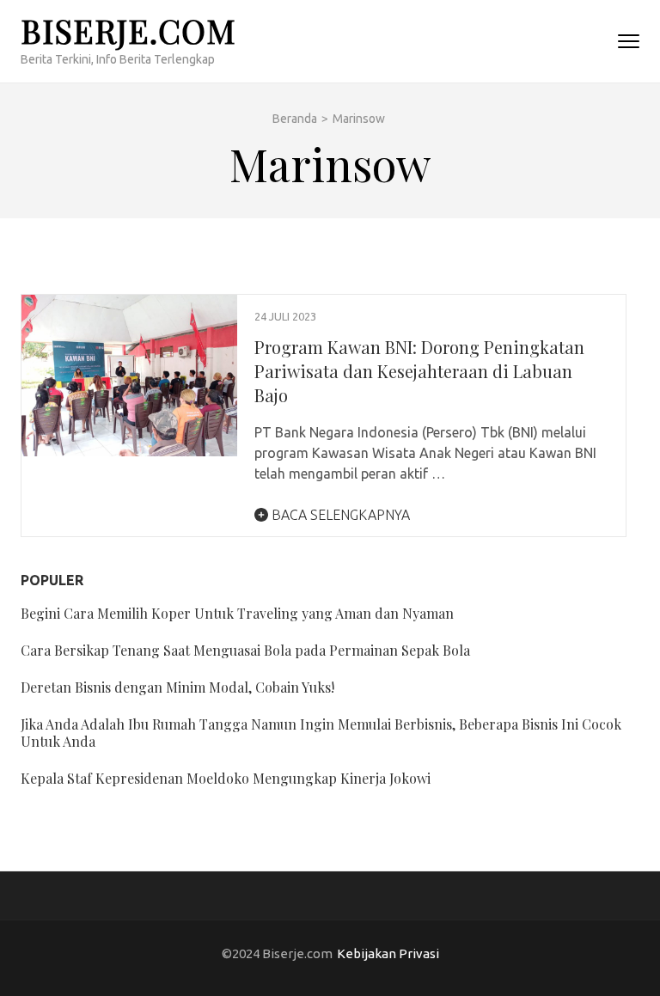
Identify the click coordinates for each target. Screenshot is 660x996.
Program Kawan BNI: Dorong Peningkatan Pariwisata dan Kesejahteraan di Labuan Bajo (419, 370)
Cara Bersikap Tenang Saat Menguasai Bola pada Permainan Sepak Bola (245, 650)
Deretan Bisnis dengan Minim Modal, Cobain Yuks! (177, 687)
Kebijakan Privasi (388, 953)
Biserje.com (128, 30)
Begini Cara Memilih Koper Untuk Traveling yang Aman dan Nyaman (237, 613)
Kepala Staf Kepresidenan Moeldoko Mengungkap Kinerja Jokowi (226, 778)
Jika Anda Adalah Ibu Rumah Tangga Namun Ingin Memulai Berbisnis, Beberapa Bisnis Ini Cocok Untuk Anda (321, 732)
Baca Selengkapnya (339, 514)
